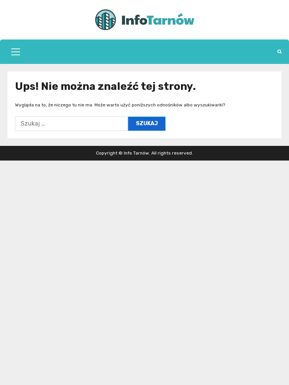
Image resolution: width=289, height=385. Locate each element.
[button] (16, 52)
